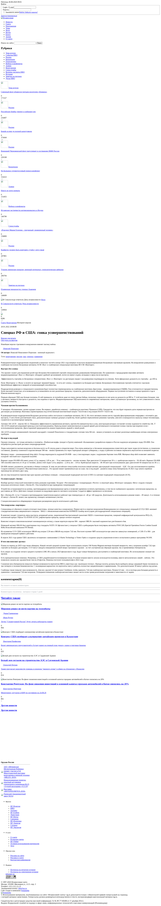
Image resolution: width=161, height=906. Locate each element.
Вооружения (11, 68)
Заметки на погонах (14, 76)
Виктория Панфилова (12, 641)
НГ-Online (14, 842)
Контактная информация (20, 860)
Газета (8, 24)
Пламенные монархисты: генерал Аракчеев (18, 289)
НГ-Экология (15, 827)
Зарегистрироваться (9, 16)
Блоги (8, 35)
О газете (9, 39)
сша (24, 357)
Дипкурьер (14, 815)
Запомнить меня (12, 12)
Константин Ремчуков (12, 689)
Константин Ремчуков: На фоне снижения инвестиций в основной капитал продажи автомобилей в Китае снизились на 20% (65, 684)
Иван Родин (8, 618)
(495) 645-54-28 (15, 886)
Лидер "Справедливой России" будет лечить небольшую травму (27, 622)
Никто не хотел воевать (10, 191)
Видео (8, 32)
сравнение (38, 357)
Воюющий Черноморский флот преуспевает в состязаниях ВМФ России (30, 151)
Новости (9, 22)
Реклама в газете (17, 858)
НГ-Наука (14, 817)
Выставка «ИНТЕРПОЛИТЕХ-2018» (14, 790)
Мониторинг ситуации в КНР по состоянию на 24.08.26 (23, 693)
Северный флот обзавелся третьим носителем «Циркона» (24, 92)
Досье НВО (10, 78)
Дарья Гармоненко (10, 613)
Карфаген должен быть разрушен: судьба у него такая (22, 250)
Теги (12, 846)
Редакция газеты (17, 839)
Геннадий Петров (10, 665)
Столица (13, 825)
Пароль (6, 10)
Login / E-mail (8, 7)
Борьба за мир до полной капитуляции (16, 131)
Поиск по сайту (7, 43)
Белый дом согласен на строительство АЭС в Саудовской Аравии (34, 660)
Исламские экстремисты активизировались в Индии (22, 210)
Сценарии (14, 819)
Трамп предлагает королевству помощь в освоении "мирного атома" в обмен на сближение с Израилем (42, 669)
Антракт (13, 810)
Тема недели (11, 53)
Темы (8, 28)
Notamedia (25, 891)
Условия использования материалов (24, 844)
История (9, 74)
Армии (8, 66)
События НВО (11, 55)
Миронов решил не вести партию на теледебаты (25, 608)
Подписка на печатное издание (22, 870)
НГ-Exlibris (14, 813)
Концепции (10, 59)
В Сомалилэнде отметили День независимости (20, 304)
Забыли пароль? (31, 12)
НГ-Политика (15, 821)
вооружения (11, 357)
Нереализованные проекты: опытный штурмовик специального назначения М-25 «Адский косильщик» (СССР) (16, 783)
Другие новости (9, 705)
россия (19, 357)
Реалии (8, 57)
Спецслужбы (11, 70)
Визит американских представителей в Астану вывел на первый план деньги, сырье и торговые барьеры (43, 645)
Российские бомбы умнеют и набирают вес (18, 112)
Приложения (11, 26)
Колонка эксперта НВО (15, 72)
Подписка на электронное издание (24, 872)
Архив (8, 37)
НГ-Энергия (15, 823)
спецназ (30, 357)
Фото (8, 30)
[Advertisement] (15, 737)
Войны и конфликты (14, 64)
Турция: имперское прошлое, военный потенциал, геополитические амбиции (32, 270)
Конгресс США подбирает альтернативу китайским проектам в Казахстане (39, 636)
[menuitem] (83, 22)
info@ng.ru (22, 888)
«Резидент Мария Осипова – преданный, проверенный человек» (27, 230)
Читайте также (10, 597)
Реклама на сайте (17, 856)
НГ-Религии (15, 806)
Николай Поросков (11, 349)
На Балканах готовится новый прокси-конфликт (20, 171)
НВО (12, 808)
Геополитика (11, 62)
